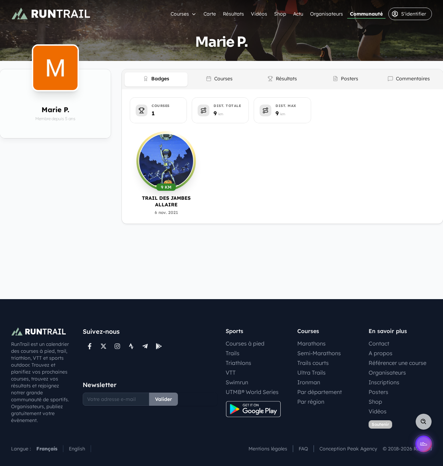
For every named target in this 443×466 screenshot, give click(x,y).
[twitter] (103, 346)
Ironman (308, 382)
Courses (180, 14)
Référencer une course (397, 362)
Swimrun (237, 382)
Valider (163, 399)
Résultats (233, 14)
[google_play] (159, 346)
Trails (232, 353)
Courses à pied (245, 343)
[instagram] (117, 346)
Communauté (366, 14)
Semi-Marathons (319, 353)
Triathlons (238, 362)
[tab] (156, 79)
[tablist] (282, 79)
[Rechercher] (423, 421)
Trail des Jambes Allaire (166, 201)
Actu (298, 14)
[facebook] (90, 346)
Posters (378, 391)
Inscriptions (384, 382)
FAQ (303, 449)
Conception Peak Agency (348, 449)
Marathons (311, 343)
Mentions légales (267, 449)
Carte (210, 14)
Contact (379, 343)
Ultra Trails (311, 372)
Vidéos (259, 14)
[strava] (131, 346)
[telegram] (145, 346)
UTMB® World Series (252, 391)
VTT (231, 372)
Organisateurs (326, 14)
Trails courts (313, 362)
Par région (310, 401)
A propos (380, 353)
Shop (280, 14)
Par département (319, 391)
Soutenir (380, 424)
